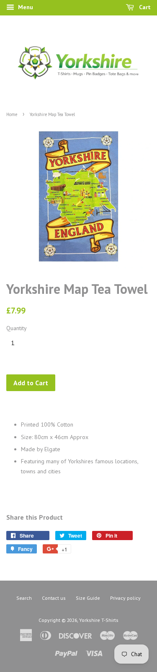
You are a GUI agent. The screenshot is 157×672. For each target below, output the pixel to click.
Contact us (54, 598)
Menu (24, 7)
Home (11, 114)
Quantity (16, 328)
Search (24, 598)
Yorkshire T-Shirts (98, 620)
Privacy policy (125, 598)
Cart (144, 7)
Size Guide (88, 598)
